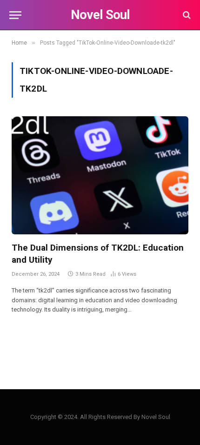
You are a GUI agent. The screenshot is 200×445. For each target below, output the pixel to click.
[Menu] (15, 15)
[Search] (186, 15)
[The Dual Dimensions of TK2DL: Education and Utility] (100, 175)
